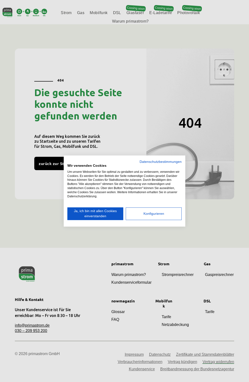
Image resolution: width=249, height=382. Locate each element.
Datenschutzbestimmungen (161, 162)
